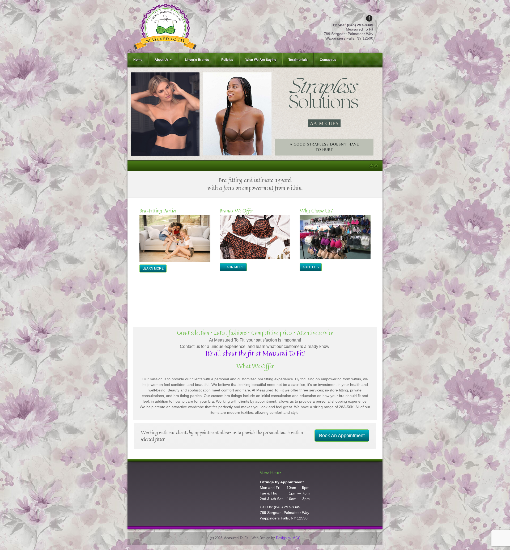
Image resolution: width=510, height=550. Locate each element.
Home (137, 59)
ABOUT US (311, 267)
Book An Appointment (342, 435)
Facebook (369, 18)
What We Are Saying (260, 59)
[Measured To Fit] (165, 26)
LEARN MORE (153, 268)
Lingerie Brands (197, 59)
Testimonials (298, 59)
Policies (227, 59)
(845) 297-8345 (287, 507)
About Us (162, 59)
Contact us (328, 59)
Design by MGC (288, 538)
